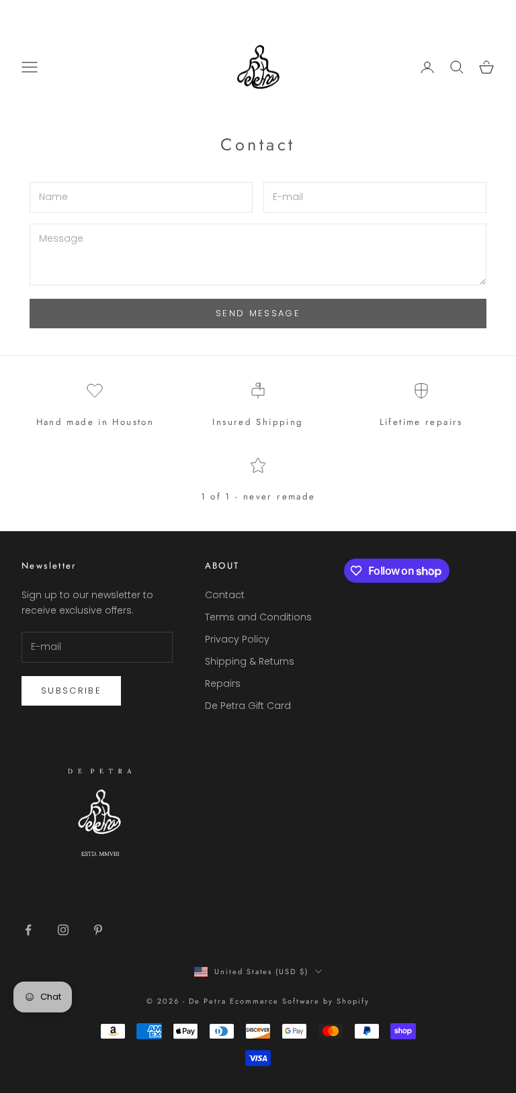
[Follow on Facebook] (28, 930)
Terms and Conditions (258, 617)
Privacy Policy (237, 639)
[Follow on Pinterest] (98, 930)
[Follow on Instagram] (63, 930)
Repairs (223, 683)
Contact (225, 595)
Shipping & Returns (249, 661)
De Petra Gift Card (248, 705)
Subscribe (71, 690)
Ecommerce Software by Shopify (300, 1001)
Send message (258, 313)
